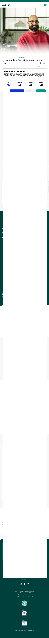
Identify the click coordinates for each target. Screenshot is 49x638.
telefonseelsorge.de (20, 596)
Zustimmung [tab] (10, 66)
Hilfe (36, 1)
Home (16, 630)
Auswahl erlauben (30, 90)
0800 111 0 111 (30, 596)
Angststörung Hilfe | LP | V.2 (29, 630)
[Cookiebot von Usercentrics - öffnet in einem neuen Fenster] (41, 63)
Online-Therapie (20, 630)
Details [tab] (25, 66)
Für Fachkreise (14, 1)
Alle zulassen (41, 90)
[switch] (19, 85)
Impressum (26, 632)
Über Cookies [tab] (39, 66)
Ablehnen (17, 90)
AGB (22, 632)
